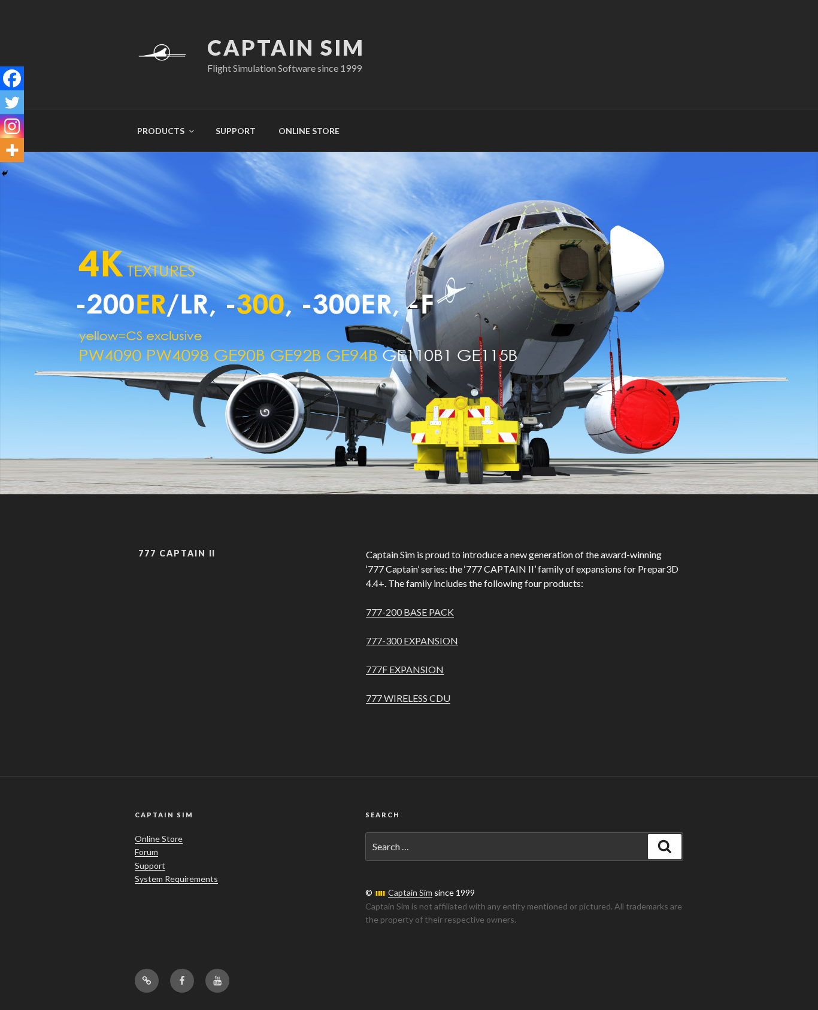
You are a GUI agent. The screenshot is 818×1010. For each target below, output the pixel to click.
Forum (146, 852)
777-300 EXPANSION (412, 640)
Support (150, 865)
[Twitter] (12, 102)
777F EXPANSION (405, 669)
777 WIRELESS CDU (408, 698)
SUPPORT (236, 131)
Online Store (159, 838)
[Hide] (5, 173)
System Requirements (176, 879)
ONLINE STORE (309, 131)
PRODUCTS (160, 131)
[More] (12, 150)
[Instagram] (12, 126)
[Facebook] (12, 78)
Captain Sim (286, 47)
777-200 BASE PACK (410, 611)
